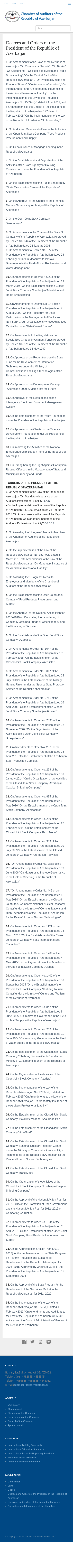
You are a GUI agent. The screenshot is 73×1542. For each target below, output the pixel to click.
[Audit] (37, 16)
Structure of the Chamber (21, 1413)
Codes (11, 1489)
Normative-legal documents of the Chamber (31, 1506)
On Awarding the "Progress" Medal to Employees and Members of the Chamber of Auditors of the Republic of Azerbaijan (32, 582)
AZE (6, 4)
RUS (14, 4)
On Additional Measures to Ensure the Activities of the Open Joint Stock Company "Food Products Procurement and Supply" (36, 134)
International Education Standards (26, 1449)
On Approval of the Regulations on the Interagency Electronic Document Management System (34, 402)
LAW (47, 500)
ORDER (49, 523)
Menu (69, 3)
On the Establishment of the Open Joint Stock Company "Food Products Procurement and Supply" (34, 599)
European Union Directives (22, 1457)
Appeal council (15, 1425)
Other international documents (24, 1461)
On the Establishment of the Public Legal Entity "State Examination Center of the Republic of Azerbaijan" (35, 187)
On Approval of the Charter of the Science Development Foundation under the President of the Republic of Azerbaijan (35, 434)
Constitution (14, 1481)
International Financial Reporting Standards (31, 1453)
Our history (14, 1405)
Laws (10, 1485)
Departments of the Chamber (23, 1417)
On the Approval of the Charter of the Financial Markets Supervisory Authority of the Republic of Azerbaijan (35, 205)
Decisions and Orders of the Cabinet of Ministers (34, 1502)
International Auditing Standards (25, 1445)
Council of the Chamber (20, 1421)
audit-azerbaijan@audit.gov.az (31, 1384)
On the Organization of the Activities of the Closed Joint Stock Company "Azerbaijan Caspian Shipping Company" (36, 1186)
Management (15, 1409)
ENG (22, 4)
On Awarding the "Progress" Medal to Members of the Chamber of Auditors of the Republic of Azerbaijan (35, 537)
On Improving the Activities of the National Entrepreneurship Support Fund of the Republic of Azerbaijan (36, 452)
